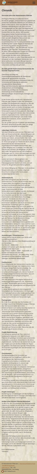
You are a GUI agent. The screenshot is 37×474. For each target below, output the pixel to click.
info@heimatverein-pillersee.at (8, 466)
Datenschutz (31, 464)
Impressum (23, 464)
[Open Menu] (34, 2)
